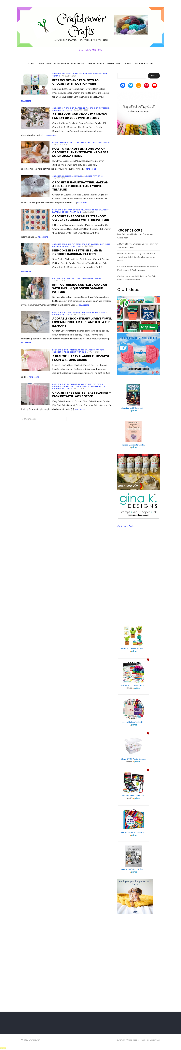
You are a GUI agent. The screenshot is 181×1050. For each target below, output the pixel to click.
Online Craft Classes (119, 63)
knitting (77, 74)
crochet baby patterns (90, 384)
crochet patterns (62, 110)
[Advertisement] (138, 181)
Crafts (72, 142)
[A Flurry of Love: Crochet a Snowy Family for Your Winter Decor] (35, 118)
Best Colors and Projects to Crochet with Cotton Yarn (75, 82)
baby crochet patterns (64, 350)
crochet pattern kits (77, 108)
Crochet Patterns (62, 74)
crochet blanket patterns (66, 386)
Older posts (30, 419)
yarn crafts (104, 142)
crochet (56, 176)
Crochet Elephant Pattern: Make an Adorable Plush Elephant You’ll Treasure (80, 186)
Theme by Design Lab (150, 1040)
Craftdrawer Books (125, 526)
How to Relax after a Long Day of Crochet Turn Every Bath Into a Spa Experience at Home (80, 152)
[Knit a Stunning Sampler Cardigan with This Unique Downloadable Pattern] (35, 288)
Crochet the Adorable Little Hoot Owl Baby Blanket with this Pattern (80, 218)
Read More (26, 101)
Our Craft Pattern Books (69, 63)
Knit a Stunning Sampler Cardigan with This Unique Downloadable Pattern (79, 288)
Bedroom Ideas (60, 142)
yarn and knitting (92, 74)
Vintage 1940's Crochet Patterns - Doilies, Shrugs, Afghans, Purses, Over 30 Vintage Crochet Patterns (133, 869)
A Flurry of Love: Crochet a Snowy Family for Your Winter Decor (79, 116)
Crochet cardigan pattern (66, 244)
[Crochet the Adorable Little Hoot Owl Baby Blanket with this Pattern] (35, 220)
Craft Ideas (44, 63)
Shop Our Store (144, 63)
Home (31, 63)
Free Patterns (96, 63)
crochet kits (59, 352)
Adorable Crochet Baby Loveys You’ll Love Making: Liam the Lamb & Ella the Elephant (82, 322)
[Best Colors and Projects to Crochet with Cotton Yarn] (35, 84)
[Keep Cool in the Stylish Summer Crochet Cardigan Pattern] (35, 254)
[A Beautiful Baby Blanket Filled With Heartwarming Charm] (35, 360)
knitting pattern (71, 278)
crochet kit (58, 108)
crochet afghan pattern (91, 350)
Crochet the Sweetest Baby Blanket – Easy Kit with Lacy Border (81, 394)
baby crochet (59, 210)
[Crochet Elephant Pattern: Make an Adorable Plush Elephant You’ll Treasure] (35, 186)
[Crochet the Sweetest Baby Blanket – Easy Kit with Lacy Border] (35, 394)
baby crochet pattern (79, 210)
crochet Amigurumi (72, 176)
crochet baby (99, 312)
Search (154, 75)
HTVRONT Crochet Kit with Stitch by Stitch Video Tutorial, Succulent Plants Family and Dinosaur (133, 649)
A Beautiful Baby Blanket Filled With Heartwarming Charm (80, 358)
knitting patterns (91, 278)
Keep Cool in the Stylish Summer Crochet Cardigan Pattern (77, 252)
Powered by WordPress (126, 1040)
